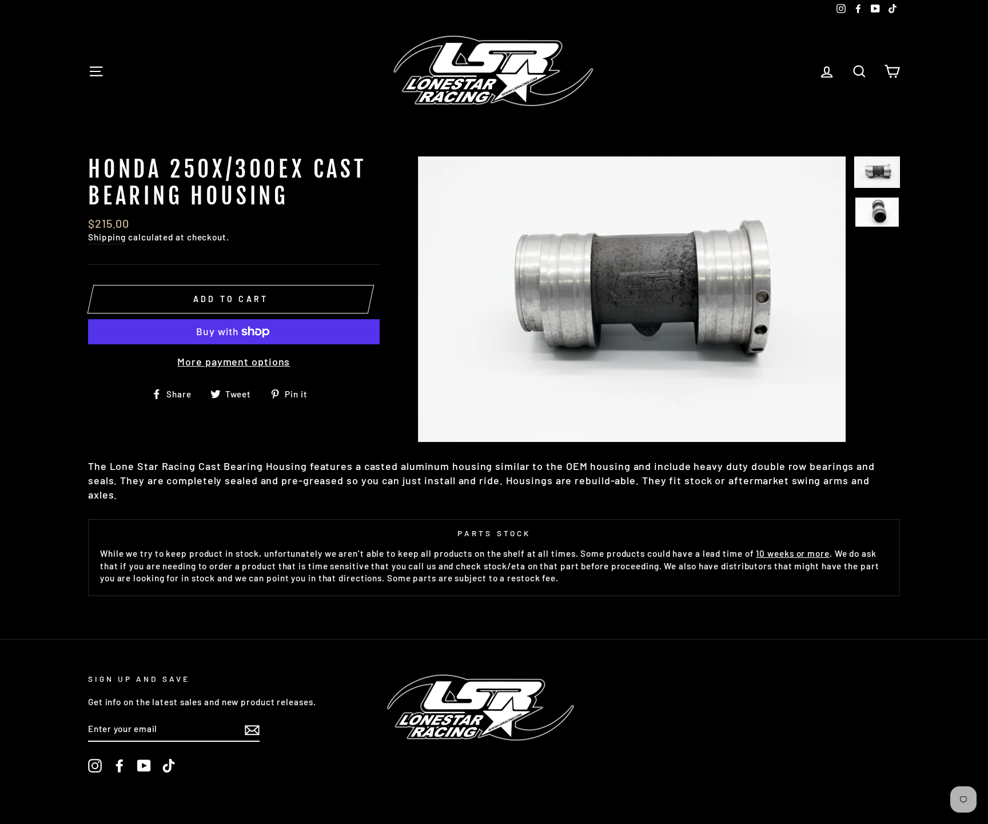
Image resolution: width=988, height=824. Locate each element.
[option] (632, 298)
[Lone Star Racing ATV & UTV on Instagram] (95, 766)
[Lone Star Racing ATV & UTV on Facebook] (119, 766)
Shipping (107, 237)
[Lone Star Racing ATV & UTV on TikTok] (169, 766)
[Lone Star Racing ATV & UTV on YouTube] (144, 766)
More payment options (233, 361)
